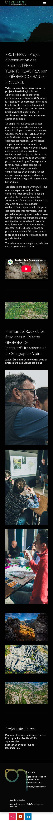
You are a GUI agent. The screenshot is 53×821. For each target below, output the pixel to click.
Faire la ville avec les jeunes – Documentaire (20, 746)
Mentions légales (17, 800)
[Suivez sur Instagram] (12, 816)
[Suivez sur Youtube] (20, 816)
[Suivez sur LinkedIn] (28, 816)
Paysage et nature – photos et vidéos (25, 735)
